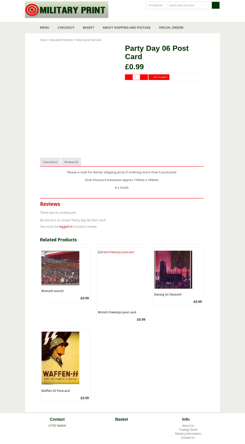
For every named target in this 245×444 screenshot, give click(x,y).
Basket (88, 28)
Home (43, 40)
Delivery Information (188, 434)
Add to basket (161, 77)
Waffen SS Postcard (55, 391)
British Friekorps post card (117, 312)
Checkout (66, 28)
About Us (188, 426)
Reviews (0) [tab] (71, 162)
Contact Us (188, 438)
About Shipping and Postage (127, 28)
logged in (65, 226)
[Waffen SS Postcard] (65, 360)
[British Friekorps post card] (121, 280)
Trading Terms (188, 430)
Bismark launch (52, 291)
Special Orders (171, 28)
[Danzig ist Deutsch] (178, 271)
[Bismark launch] (65, 269)
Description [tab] (50, 162)
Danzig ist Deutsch (168, 294)
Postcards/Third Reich (61, 40)
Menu (44, 28)
